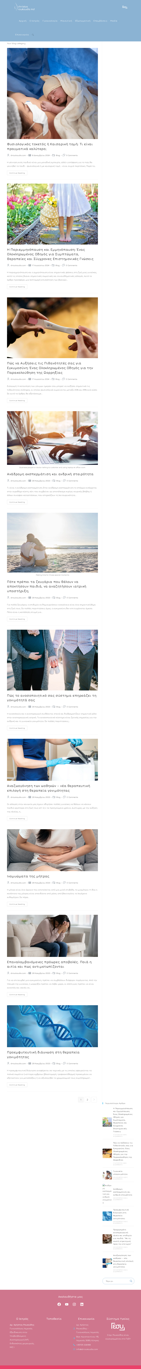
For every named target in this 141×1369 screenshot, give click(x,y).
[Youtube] (66, 1304)
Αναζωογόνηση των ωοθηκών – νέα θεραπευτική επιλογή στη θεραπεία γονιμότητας (123, 1261)
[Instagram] (74, 1304)
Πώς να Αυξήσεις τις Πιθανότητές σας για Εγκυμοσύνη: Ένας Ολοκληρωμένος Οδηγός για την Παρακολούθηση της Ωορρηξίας (50, 367)
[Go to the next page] (94, 1099)
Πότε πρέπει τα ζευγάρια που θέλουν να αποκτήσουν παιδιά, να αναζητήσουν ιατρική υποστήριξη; (46, 586)
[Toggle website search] (32, 34)
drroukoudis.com (18, 155)
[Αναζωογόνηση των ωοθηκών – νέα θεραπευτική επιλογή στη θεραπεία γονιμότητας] (107, 1263)
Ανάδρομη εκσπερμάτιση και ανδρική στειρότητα (50, 474)
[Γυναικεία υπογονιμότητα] (107, 1174)
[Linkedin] (81, 1304)
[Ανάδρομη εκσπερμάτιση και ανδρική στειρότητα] (107, 1194)
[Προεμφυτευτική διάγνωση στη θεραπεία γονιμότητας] (107, 1216)
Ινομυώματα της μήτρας (28, 876)
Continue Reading (18, 172)
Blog (58, 155)
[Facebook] (59, 1304)
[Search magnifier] (131, 1281)
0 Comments (72, 155)
